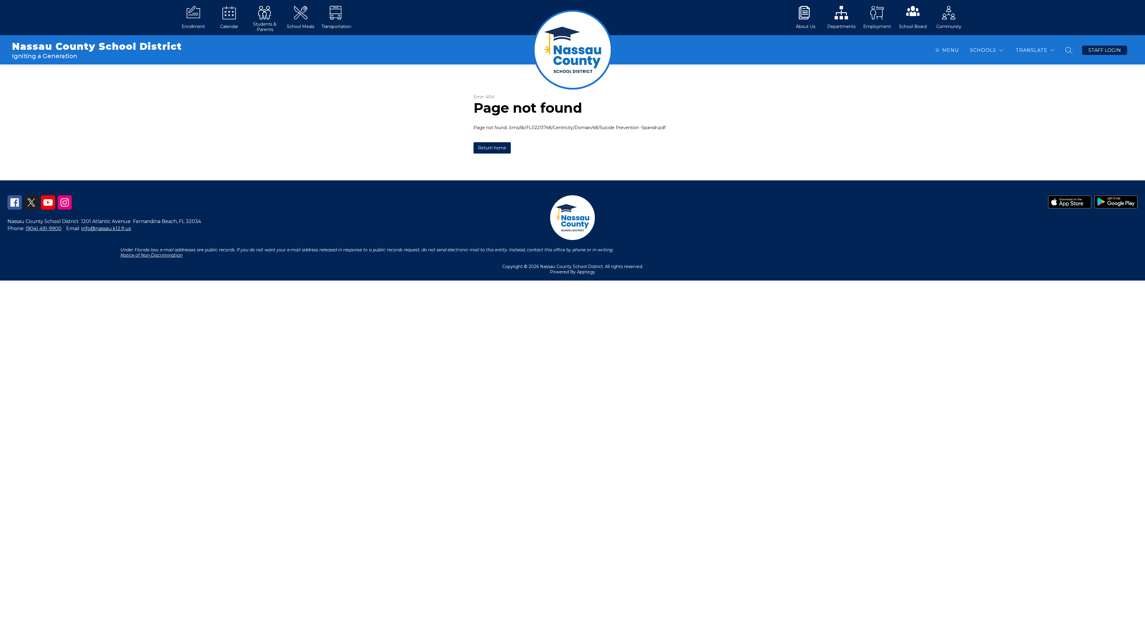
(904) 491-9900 (43, 228)
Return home (492, 148)
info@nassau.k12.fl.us (106, 228)
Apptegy (586, 272)
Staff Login (1104, 50)
